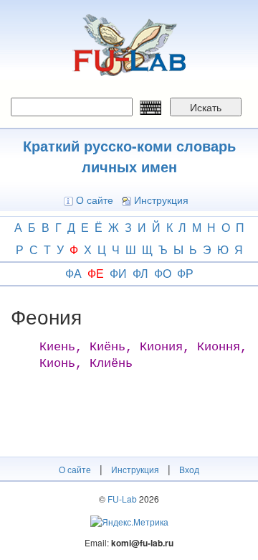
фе (95, 273)
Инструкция (161, 199)
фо (162, 273)
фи (118, 273)
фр (185, 273)
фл (140, 273)
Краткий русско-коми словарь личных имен (129, 156)
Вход (189, 469)
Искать (205, 107)
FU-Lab (122, 499)
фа (73, 273)
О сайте (94, 199)
